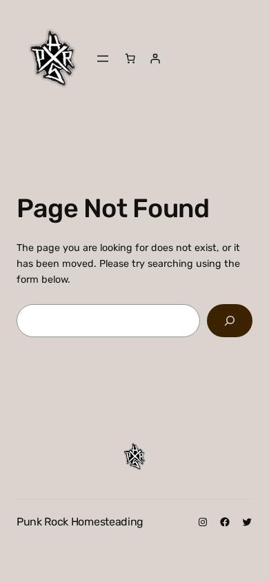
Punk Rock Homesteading (80, 521)
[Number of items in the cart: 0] (130, 58)
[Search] (229, 320)
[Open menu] (102, 58)
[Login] (155, 58)
